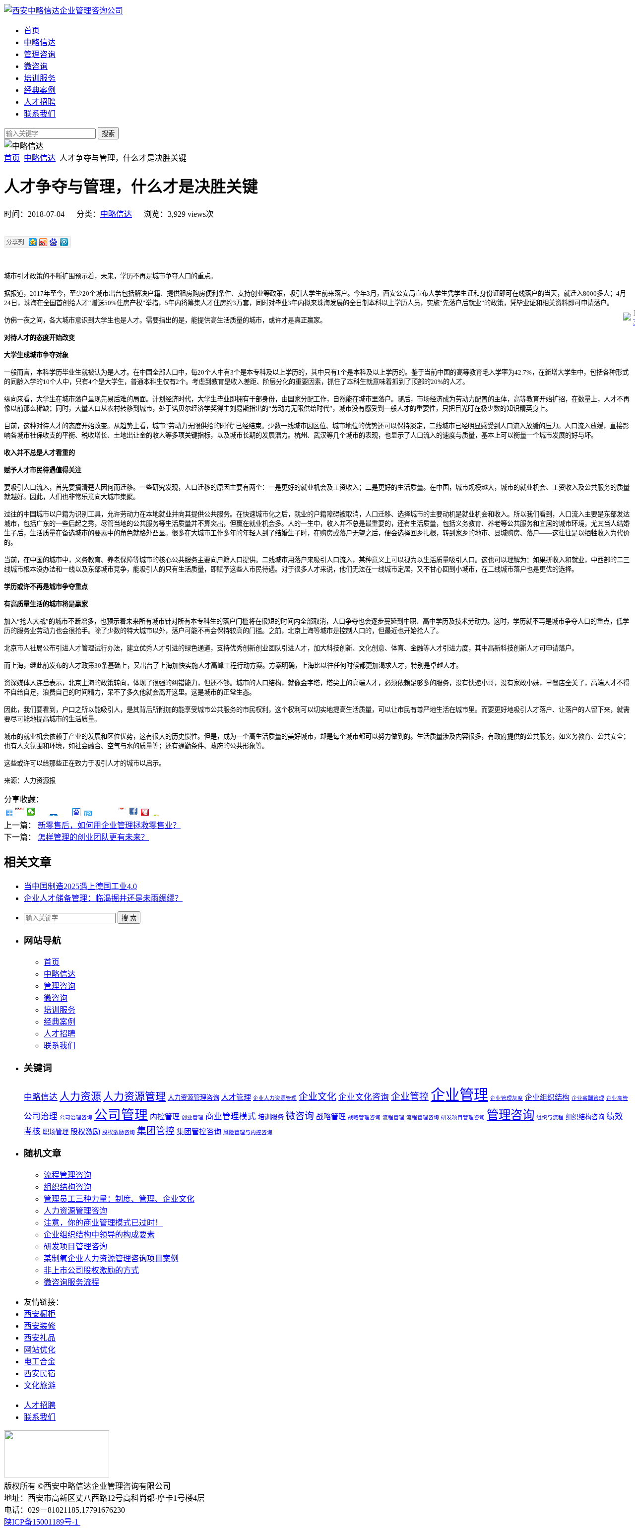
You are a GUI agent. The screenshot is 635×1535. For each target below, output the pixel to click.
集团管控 (156, 1131)
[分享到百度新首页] (76, 812)
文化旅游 (40, 1385)
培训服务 (40, 78)
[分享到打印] (156, 812)
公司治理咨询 (76, 1117)
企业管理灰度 (506, 1098)
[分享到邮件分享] (145, 812)
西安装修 (40, 1326)
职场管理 (55, 1132)
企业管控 (410, 1096)
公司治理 (41, 1116)
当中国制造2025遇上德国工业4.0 (80, 886)
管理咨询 (40, 54)
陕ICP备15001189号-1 (42, 1522)
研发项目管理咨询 (463, 1117)
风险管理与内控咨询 (247, 1132)
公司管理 (121, 1114)
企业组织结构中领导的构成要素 (99, 1234)
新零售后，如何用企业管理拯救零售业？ (109, 825)
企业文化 (317, 1096)
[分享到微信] (31, 812)
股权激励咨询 (118, 1132)
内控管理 (165, 1117)
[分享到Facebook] (111, 812)
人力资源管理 (134, 1096)
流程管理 (393, 1117)
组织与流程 (550, 1117)
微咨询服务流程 (71, 1282)
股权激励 (85, 1132)
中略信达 (40, 42)
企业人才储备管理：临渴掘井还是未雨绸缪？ (103, 898)
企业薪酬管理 (588, 1098)
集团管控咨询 (199, 1132)
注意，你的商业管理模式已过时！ (103, 1222)
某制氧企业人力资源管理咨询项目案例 (111, 1258)
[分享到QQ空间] (42, 812)
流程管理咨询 (422, 1117)
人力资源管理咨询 (193, 1097)
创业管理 (192, 1117)
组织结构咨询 (585, 1117)
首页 (32, 30)
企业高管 (617, 1098)
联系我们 (40, 114)
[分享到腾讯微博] (65, 812)
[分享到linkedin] (133, 812)
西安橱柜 (40, 1314)
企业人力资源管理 (275, 1098)
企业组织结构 (547, 1097)
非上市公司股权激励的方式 (91, 1270)
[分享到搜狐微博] (99, 812)
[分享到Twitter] (122, 812)
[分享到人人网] (54, 812)
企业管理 (459, 1095)
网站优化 (40, 1349)
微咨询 (36, 66)
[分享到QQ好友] (88, 812)
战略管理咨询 (364, 1117)
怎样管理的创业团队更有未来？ (93, 837)
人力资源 (80, 1096)
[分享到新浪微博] (19, 812)
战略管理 (331, 1117)
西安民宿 (40, 1373)
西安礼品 (40, 1338)
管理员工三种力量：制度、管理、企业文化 (119, 1199)
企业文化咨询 (363, 1097)
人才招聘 (40, 102)
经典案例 (40, 90)
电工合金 (40, 1361)
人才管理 (236, 1097)
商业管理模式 (230, 1116)
